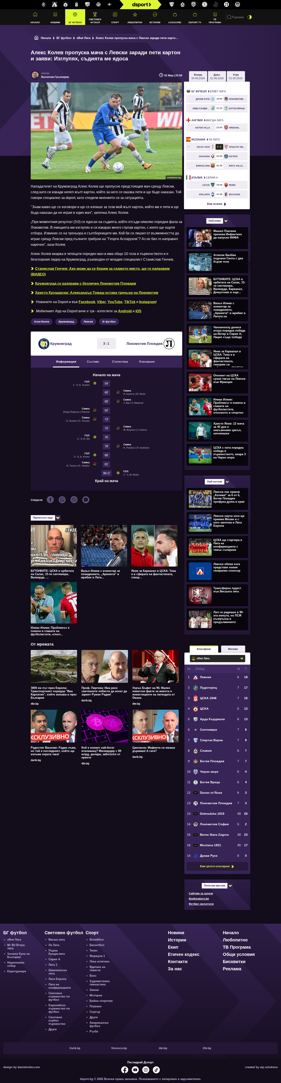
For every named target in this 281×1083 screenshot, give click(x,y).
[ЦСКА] (65, 4)
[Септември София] (109, 4)
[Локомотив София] (237, 4)
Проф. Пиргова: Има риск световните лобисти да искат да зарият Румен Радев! (104, 691)
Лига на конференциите (60, 986)
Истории (155, 22)
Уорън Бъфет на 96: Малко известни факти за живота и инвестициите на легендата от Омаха (153, 692)
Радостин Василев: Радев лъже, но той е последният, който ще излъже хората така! (53, 751)
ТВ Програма (215, 20)
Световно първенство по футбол (59, 996)
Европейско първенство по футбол (59, 1008)
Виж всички (214, 203)
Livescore (174, 22)
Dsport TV (195, 22)
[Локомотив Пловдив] (226, 4)
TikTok (129, 302)
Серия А (204, 177)
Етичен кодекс (183, 954)
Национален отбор (15, 964)
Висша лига (207, 120)
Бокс (93, 975)
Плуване (95, 1006)
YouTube (115, 302)
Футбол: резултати (201, 904)
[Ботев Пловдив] (98, 4)
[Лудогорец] (43, 4)
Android (125, 311)
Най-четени (214, 481)
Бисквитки (234, 961)
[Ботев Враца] (204, 4)
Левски (88, 321)
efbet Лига (83, 38)
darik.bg (86, 700)
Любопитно (135, 22)
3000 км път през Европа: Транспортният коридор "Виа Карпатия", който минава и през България (53, 692)
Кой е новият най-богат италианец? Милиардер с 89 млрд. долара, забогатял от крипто (101, 752)
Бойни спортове (101, 1000)
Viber (101, 302)
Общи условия (239, 954)
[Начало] (36, 38)
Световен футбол (95, 20)
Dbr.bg (207, 1048)
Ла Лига (205, 139)
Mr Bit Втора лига (16, 946)
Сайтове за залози (201, 893)
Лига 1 (53, 964)
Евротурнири (16, 971)
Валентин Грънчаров (55, 77)
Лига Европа (57, 979)
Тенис (94, 950)
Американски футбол (99, 1024)
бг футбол (109, 321)
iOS (138, 311)
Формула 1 (97, 956)
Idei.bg (163, 1048)
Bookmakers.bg (199, 898)
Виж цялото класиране (215, 866)
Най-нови (215, 220)
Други (53, 1029)
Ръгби (94, 1031)
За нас (175, 968)
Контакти (177, 961)
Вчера (198, 76)
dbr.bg (34, 703)
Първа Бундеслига (57, 952)
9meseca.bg (119, 1048)
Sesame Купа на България (18, 955)
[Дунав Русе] (215, 4)
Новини (55, 22)
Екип (173, 947)
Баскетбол (97, 945)
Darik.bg (75, 1048)
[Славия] (182, 4)
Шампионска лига (58, 972)
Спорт (115, 22)
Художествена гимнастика (100, 982)
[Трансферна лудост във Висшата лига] (217, 595)
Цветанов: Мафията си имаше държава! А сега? (153, 749)
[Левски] (54, 4)
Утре (236, 76)
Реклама (232, 968)
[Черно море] (193, 4)
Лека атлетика (99, 961)
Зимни (94, 990)
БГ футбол (75, 22)
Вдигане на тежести (97, 968)
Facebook (87, 302)
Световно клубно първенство (57, 1020)
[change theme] (249, 17)
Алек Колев (41, 321)
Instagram (147, 302)
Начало (35, 22)
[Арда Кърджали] (87, 4)
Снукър (95, 1011)
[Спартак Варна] (171, 4)
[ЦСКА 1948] (76, 4)
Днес (217, 76)
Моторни (96, 995)
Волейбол (97, 939)
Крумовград (66, 321)
